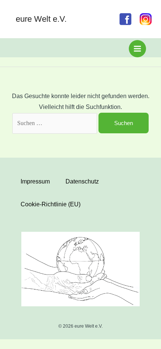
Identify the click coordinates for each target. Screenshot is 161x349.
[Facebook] (125, 19)
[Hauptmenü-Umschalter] (137, 48)
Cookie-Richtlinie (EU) (50, 204)
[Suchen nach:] (55, 123)
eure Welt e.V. (41, 19)
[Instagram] (146, 19)
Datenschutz (82, 181)
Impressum (35, 181)
